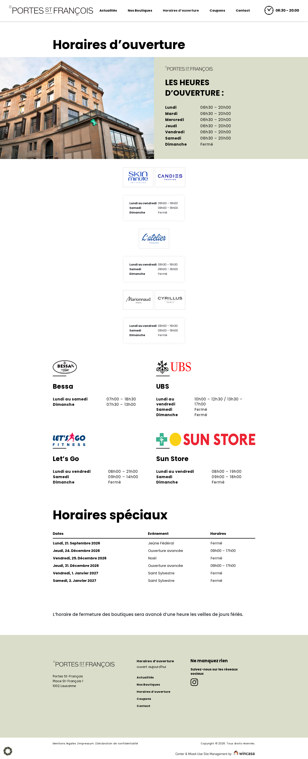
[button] (8, 751)
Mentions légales (64, 743)
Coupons (217, 10)
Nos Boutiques (140, 10)
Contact (243, 10)
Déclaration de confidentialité (117, 743)
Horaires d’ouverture (181, 10)
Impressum (86, 743)
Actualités (108, 10)
